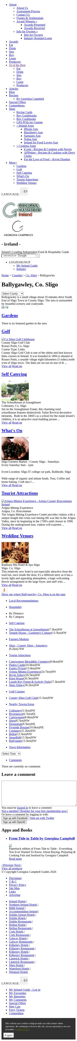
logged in (22, 807)
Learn (12, 58)
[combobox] (24, 191)
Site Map (14, 888)
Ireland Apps (25, 125)
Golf (19, 169)
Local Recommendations (23, 600)
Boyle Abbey (17, 675)
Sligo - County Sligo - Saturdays (28, 645)
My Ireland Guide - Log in (24, 989)
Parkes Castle (17, 665)
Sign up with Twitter (42, 818)
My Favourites (17, 993)
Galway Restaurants (21, 941)
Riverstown (16, 713)
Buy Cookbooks (26, 119)
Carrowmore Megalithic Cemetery (29, 661)
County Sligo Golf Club (23, 697)
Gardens (21, 166)
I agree (8, 1035)
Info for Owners (27, 31)
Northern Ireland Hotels (23, 904)
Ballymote (15, 740)
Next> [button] (18, 865)
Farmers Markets (19, 639)
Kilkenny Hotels (18, 951)
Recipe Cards (24, 112)
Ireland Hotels (17, 901)
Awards (13, 41)
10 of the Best (17, 65)
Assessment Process (28, 11)
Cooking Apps (26, 145)
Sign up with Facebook (15, 818)
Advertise (14, 895)
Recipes (13, 95)
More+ (13, 162)
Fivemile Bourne (19, 727)
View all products (11, 868)
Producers (15, 61)
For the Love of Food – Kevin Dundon (47, 159)
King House (16, 678)
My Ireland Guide (27, 265)
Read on (17, 366)
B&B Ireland (16, 908)
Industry (21, 269)
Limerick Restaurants (21, 961)
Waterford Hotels (19, 968)
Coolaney (14, 730)
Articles (13, 88)
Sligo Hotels (16, 965)
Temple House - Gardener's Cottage (30, 632)
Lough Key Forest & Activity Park (29, 681)
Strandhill (14, 737)
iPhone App (31, 129)
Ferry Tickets (16, 1009)
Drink (12, 48)
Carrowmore (16, 717)
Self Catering (24, 172)
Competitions (17, 105)
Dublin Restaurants (20, 921)
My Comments (18, 999)
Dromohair (15, 724)
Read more (15, 858)
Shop (12, 108)
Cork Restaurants (19, 935)
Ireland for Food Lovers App (41, 142)
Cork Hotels (16, 931)
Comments (15, 760)
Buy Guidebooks (26, 115)
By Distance (16, 613)
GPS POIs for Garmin (29, 122)
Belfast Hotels (17, 924)
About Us (22, 8)
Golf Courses (17, 691)
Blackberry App (33, 132)
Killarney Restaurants (21, 948)
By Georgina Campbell (30, 98)
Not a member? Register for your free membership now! (34, 811)
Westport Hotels (18, 972)
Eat (11, 45)
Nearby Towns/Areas (21, 704)
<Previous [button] (7, 865)
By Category (16, 616)
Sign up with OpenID (14, 822)
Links (12, 891)
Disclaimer (15, 878)
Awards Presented (34, 24)
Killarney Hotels (18, 945)
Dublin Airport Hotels (22, 914)
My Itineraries (17, 996)
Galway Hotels (18, 938)
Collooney (15, 710)
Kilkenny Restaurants (21, 955)
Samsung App (32, 135)
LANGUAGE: (10, 194)
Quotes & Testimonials (29, 18)
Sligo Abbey (16, 685)
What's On (22, 176)
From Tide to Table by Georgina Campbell (42, 838)
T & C (13, 881)
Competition (16, 1013)
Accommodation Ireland (23, 911)
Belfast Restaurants (20, 928)
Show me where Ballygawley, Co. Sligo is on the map (33, 594)
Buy (11, 55)
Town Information (19, 747)
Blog (12, 92)
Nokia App (30, 139)
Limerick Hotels (18, 958)
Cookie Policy (22, 1029)
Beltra (12, 734)
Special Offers (17, 102)
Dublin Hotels (17, 918)
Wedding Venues (26, 182)
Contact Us (23, 14)
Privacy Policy (17, 884)
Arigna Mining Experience (25, 671)
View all (6, 366)
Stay (11, 51)
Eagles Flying (17, 668)
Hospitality (15, 607)
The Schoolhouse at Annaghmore (28, 629)
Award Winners (26, 21)
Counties (17, 275)
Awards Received (34, 28)
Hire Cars (14, 1006)
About (12, 4)
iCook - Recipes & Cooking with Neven (48, 149)
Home (5, 275)
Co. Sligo (31, 275)
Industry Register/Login (38, 38)
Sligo (12, 720)
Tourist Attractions (27, 179)
